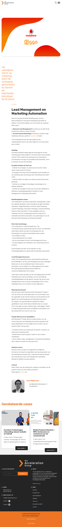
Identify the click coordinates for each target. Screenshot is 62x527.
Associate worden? (38, 504)
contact (22, 372)
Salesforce (33, 136)
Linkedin (5, 501)
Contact (35, 507)
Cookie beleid (31, 523)
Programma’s (36, 492)
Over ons (35, 501)
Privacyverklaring (31, 519)
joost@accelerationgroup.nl (37, 384)
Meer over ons (36, 483)
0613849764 (33, 386)
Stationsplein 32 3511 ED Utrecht (7, 490)
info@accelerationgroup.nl (10, 497)
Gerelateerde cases (17, 404)
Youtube (5, 504)
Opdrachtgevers (37, 495)
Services (35, 490)
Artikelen (35, 498)
